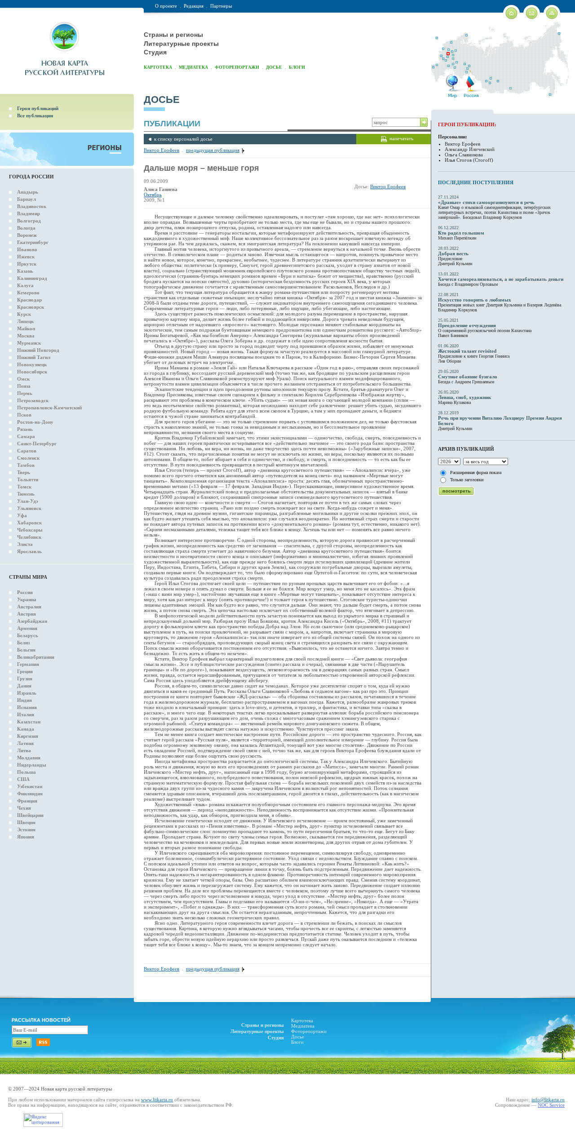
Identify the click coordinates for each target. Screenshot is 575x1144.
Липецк (25, 321)
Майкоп (26, 328)
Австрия (26, 613)
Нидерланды (31, 764)
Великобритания (35, 657)
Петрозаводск (33, 400)
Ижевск (26, 256)
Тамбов (26, 465)
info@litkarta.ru (548, 1099)
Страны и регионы (173, 34)
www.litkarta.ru (157, 1099)
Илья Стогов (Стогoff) (469, 160)
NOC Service (551, 1105)
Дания (24, 685)
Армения (27, 628)
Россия (25, 592)
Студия (155, 52)
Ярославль (29, 551)
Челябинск (29, 537)
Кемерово (28, 292)
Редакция (193, 6)
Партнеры (221, 6)
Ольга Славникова (464, 154)
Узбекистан (29, 786)
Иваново (27, 249)
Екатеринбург (33, 242)
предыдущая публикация (212, 150)
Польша (26, 772)
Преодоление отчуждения (467, 325)
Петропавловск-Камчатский (49, 407)
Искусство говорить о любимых (474, 299)
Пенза (24, 386)
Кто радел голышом (461, 232)
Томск (24, 486)
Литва (24, 750)
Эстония (26, 829)
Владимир (28, 213)
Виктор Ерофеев (161, 150)
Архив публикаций (466, 449)
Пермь (24, 393)
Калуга (25, 285)
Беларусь (27, 635)
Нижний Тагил (33, 357)
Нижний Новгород (38, 350)
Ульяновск (29, 508)
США (23, 779)
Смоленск (28, 458)
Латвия (25, 743)
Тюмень (26, 494)
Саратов (26, 450)
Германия (28, 664)
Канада (25, 729)
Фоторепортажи (237, 67)
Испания (27, 707)
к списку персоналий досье (183, 139)
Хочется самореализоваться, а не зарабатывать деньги (500, 279)
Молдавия (28, 757)
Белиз (23, 642)
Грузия (24, 678)
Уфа (22, 515)
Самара (26, 436)
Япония (25, 836)
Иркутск (26, 263)
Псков (24, 414)
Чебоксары (30, 529)
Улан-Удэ (27, 501)
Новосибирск (32, 371)
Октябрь (153, 194)
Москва (26, 335)
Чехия (24, 808)
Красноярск (30, 307)
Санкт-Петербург (37, 443)
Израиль (26, 693)
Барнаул (26, 199)
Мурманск (29, 343)
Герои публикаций (37, 108)
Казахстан (28, 721)
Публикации (172, 123)
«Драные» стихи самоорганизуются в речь (486, 202)
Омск (23, 378)
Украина (26, 599)
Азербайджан (32, 621)
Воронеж (27, 235)
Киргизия (27, 736)
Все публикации (35, 115)
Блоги (297, 67)
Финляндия (30, 793)
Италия (25, 714)
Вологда (26, 228)
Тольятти (27, 479)
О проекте (166, 6)
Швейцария (30, 815)
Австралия (29, 606)
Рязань (25, 429)
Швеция (26, 822)
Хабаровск (29, 522)
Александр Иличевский (470, 149)
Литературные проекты (181, 43)
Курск (24, 314)
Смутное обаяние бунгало (467, 376)
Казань (25, 271)
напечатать (401, 138)
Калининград (32, 278)
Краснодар (29, 299)
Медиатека (193, 67)
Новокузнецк (32, 364)
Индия (24, 700)
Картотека (158, 67)
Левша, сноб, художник (464, 397)
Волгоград (29, 220)
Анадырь (27, 192)
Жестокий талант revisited (467, 351)
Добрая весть (453, 253)
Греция (25, 671)
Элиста (25, 544)
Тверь (23, 472)
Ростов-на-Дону (35, 422)
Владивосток (31, 206)
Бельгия (26, 649)
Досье (274, 67)
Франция (27, 800)
